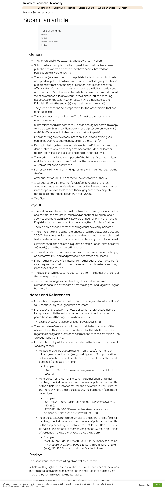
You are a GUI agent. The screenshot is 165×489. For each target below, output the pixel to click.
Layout (44, 38)
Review (44, 45)
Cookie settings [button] (145, 485)
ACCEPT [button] (158, 485)
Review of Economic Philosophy (42, 3)
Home (26, 12)
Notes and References (49, 41)
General (44, 34)
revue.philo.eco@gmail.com (87, 125)
